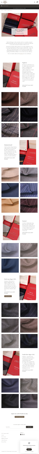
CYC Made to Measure (9, 451)
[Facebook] (20, 434)
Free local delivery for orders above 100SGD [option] (19, 8)
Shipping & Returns (4, 438)
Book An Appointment (19, 416)
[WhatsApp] (24, 434)
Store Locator (3, 436)
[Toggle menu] (1, 2)
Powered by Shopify (14, 451)
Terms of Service (4, 440)
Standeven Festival (9, 10)
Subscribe (29, 426)
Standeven (21, 53)
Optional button (8, 296)
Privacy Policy (3, 441)
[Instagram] (22, 434)
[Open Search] (2, 6)
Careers (2, 435)
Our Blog (5, 10)
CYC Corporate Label (4, 433)
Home (2, 10)
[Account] (35, 1)
